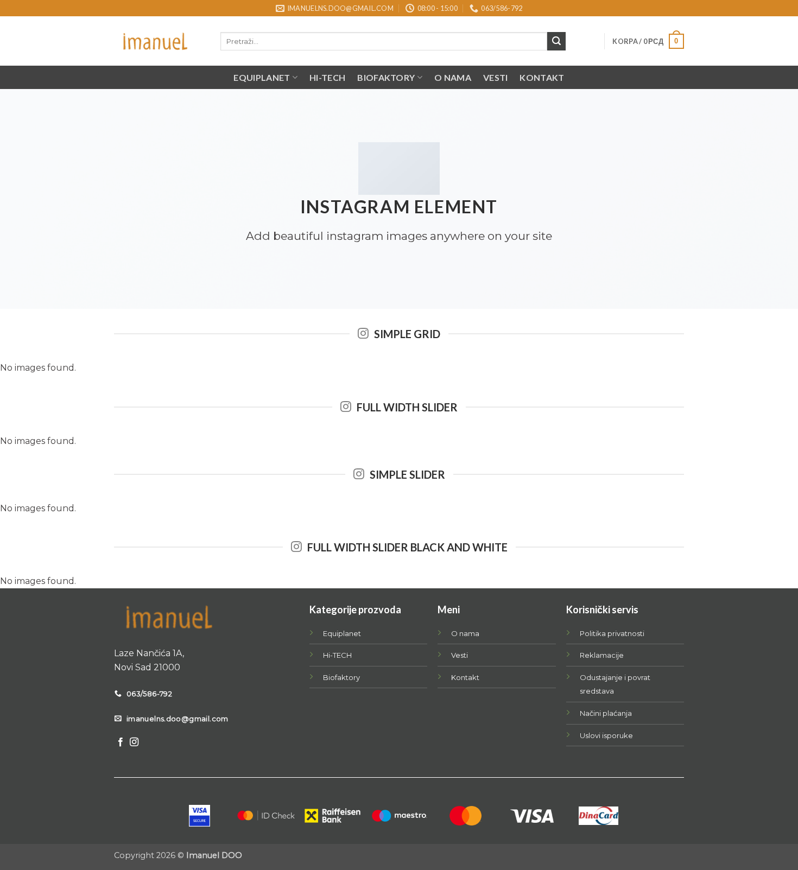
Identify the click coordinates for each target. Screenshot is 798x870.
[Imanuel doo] (159, 41)
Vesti (495, 77)
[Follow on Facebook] (120, 742)
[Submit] (556, 41)
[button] (648, 41)
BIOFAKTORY (386, 77)
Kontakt (542, 77)
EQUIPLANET (261, 77)
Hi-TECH (327, 77)
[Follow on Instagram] (134, 742)
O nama (452, 77)
